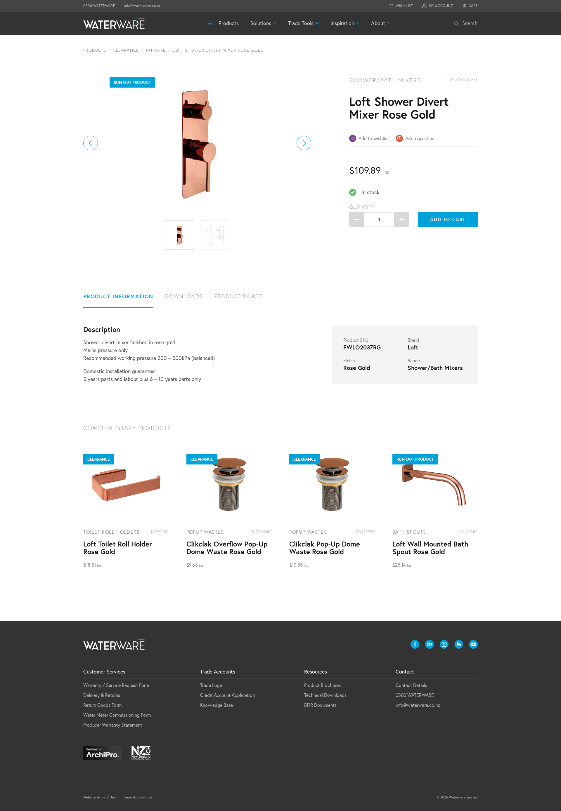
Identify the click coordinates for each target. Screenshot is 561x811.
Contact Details (411, 685)
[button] (90, 143)
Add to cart (448, 219)
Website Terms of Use (99, 797)
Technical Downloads (325, 695)
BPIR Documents (320, 705)
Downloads (184, 296)
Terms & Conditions (138, 797)
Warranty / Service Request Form (116, 685)
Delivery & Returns (101, 695)
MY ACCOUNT (441, 6)
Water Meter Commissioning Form (117, 715)
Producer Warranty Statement (112, 725)
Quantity (362, 207)
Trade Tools (301, 23)
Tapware (156, 50)
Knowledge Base (216, 705)
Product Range (238, 296)
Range (414, 360)
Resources (315, 671)
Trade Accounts (217, 671)
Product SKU (355, 340)
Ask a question (419, 138)
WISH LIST (404, 6)
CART (473, 6)
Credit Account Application (227, 695)
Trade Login (211, 685)
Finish (349, 360)
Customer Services (104, 671)
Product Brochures (322, 685)
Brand (413, 340)
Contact (405, 671)
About (378, 23)
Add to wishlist (374, 138)
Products (229, 23)
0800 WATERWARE (99, 6)
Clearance (126, 50)
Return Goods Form (102, 705)
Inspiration (342, 23)
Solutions (260, 23)
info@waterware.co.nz (142, 6)
